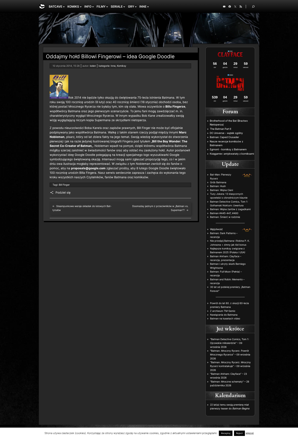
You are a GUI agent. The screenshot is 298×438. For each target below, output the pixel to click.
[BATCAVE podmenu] (64, 6)
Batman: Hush (218, 186)
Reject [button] (239, 433)
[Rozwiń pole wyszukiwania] (253, 6)
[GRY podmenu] (136, 6)
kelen (93, 65)
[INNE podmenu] (148, 6)
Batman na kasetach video (225, 318)
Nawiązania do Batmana (223, 314)
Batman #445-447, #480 (224, 213)
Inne (113, 65)
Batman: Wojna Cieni (221, 190)
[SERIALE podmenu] (124, 6)
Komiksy (121, 65)
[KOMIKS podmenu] (81, 6)
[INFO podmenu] (93, 6)
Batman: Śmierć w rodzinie (225, 216)
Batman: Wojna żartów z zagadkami (230, 209)
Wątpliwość (216, 229)
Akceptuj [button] (225, 433)
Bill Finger (64, 184)
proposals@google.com (88, 168)
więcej (250, 433)
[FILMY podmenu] (107, 6)
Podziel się (63, 192)
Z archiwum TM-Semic (222, 310)
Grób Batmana (218, 182)
